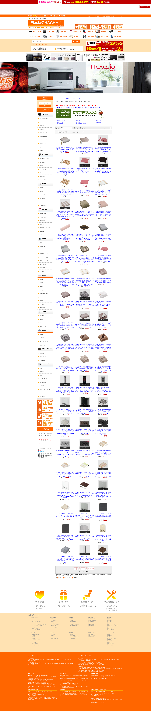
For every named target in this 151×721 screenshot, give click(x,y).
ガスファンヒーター (61, 122)
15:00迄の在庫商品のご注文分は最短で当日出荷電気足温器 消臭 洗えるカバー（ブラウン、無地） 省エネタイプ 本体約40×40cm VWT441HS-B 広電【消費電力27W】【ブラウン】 (84, 237)
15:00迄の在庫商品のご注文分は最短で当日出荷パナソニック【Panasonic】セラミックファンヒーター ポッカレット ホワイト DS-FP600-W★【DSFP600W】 (103, 538)
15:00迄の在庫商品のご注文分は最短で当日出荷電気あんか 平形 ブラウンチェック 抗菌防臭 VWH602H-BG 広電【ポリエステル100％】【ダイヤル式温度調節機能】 (65, 171)
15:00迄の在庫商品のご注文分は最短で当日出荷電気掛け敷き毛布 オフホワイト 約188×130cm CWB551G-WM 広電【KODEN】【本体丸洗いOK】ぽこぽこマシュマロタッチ (103, 304)
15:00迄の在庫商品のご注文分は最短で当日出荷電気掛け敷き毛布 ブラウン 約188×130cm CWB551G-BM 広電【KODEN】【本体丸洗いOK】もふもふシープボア (84, 347)
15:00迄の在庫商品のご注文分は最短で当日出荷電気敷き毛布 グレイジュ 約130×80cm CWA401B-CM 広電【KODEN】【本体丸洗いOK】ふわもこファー (103, 369)
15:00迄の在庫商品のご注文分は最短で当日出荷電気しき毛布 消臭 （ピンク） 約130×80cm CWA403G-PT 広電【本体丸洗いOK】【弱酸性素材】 (103, 214)
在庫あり (77, 128)
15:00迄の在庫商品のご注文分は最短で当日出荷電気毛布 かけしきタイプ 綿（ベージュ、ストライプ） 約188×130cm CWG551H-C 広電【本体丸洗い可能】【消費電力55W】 (84, 150)
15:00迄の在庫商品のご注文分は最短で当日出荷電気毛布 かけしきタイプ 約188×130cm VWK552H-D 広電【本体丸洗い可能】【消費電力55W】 (103, 193)
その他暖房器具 (60, 123)
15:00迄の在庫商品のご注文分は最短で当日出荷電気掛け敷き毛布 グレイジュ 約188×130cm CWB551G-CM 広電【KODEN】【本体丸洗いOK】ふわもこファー (65, 369)
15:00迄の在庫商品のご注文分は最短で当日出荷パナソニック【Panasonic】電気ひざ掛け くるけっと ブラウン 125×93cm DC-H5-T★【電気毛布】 (103, 559)
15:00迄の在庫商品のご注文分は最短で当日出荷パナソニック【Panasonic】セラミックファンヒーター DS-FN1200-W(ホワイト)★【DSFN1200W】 (103, 495)
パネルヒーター (98, 120)
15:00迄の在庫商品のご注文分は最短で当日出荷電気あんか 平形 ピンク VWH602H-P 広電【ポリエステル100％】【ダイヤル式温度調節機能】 (103, 150)
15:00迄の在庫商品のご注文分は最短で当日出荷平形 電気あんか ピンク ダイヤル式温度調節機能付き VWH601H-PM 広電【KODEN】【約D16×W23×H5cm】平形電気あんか (103, 258)
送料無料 (83, 128)
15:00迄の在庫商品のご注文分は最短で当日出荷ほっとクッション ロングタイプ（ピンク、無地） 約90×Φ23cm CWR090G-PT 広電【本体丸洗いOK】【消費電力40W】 (65, 237)
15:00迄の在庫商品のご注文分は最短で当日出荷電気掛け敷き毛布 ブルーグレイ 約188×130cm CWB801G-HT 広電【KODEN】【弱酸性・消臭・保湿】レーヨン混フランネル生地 (65, 258)
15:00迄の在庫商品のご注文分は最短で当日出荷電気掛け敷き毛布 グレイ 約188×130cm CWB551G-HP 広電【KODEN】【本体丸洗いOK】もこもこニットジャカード (84, 304)
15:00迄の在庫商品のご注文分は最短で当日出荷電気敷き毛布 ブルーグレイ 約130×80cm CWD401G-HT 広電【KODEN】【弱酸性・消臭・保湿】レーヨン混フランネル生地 (103, 237)
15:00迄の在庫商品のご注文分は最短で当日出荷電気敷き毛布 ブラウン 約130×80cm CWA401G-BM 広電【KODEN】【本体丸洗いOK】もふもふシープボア (103, 347)
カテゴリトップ (58, 98)
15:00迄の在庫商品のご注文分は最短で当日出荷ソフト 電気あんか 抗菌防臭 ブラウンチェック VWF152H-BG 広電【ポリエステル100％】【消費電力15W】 (65, 193)
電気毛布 (78, 120)
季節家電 (63, 98)
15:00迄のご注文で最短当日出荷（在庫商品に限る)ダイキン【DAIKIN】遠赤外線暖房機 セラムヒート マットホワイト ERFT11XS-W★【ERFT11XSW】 (103, 390)
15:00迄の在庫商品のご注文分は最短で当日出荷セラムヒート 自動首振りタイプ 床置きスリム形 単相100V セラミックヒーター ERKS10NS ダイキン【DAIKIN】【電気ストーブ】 (65, 390)
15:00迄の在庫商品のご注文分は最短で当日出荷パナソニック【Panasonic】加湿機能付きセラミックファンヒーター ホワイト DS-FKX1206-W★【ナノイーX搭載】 (65, 495)
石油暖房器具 (98, 122)
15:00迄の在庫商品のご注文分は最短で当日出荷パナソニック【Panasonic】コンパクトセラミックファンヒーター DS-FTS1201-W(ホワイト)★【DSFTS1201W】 (65, 453)
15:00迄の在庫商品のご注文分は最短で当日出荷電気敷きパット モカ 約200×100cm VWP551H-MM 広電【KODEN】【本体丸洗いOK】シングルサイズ (103, 326)
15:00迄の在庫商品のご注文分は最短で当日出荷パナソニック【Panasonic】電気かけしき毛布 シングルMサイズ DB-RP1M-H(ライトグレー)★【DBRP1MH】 (65, 432)
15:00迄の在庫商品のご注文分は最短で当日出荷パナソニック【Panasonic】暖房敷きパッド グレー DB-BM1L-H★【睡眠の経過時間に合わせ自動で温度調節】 (65, 559)
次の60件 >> (91, 568)
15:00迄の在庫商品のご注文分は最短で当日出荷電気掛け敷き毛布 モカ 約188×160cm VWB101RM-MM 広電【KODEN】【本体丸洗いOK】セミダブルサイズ (65, 326)
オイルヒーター (79, 122)
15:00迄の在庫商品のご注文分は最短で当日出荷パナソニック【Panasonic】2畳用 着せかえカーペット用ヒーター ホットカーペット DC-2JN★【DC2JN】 (103, 516)
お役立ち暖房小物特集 (81, 123)
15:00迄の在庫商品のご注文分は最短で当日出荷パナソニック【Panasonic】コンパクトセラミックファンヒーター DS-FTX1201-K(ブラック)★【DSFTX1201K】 (103, 432)
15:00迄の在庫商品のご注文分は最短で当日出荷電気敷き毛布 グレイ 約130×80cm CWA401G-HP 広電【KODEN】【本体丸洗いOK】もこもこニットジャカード (65, 347)
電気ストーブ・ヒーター (62, 120)
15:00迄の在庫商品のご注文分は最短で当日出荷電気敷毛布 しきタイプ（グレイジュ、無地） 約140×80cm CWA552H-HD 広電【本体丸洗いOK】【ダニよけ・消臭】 (84, 214)
